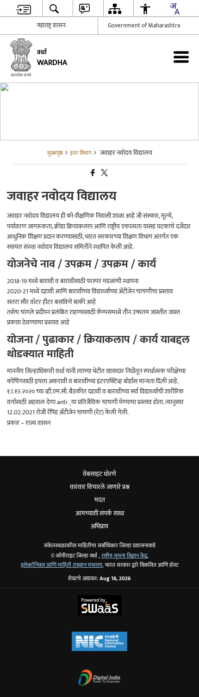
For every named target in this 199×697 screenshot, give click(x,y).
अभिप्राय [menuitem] (99, 526)
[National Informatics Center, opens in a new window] (99, 642)
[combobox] (174, 9)
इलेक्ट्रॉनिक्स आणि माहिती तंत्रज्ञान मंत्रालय (61, 565)
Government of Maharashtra (144, 25)
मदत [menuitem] (99, 499)
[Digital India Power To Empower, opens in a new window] (99, 678)
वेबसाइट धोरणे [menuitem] (99, 474)
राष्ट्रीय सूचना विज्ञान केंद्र (124, 555)
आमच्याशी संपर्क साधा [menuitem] (99, 513)
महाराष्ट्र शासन (51, 25)
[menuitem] (24, 8)
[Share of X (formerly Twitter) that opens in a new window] (104, 173)
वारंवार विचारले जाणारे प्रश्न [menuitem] (100, 487)
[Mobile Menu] (181, 57)
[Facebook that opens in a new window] (92, 173)
